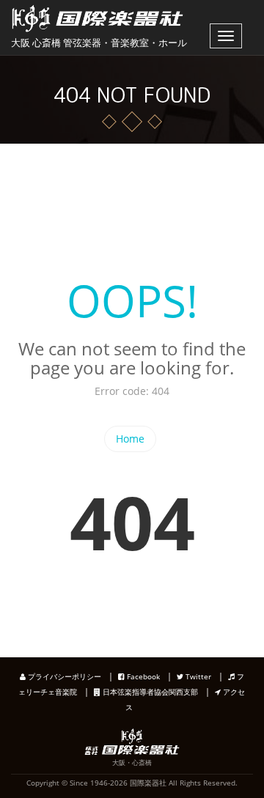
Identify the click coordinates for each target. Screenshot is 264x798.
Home (130, 439)
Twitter (197, 676)
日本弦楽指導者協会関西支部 (149, 692)
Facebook (142, 676)
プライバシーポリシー (63, 676)
